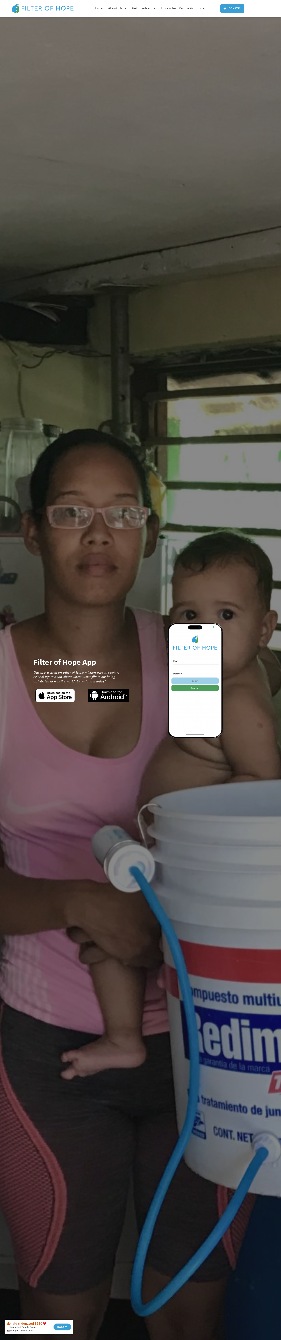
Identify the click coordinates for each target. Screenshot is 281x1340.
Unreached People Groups (181, 8)
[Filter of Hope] (42, 9)
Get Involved (142, 8)
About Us (115, 8)
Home (98, 8)
